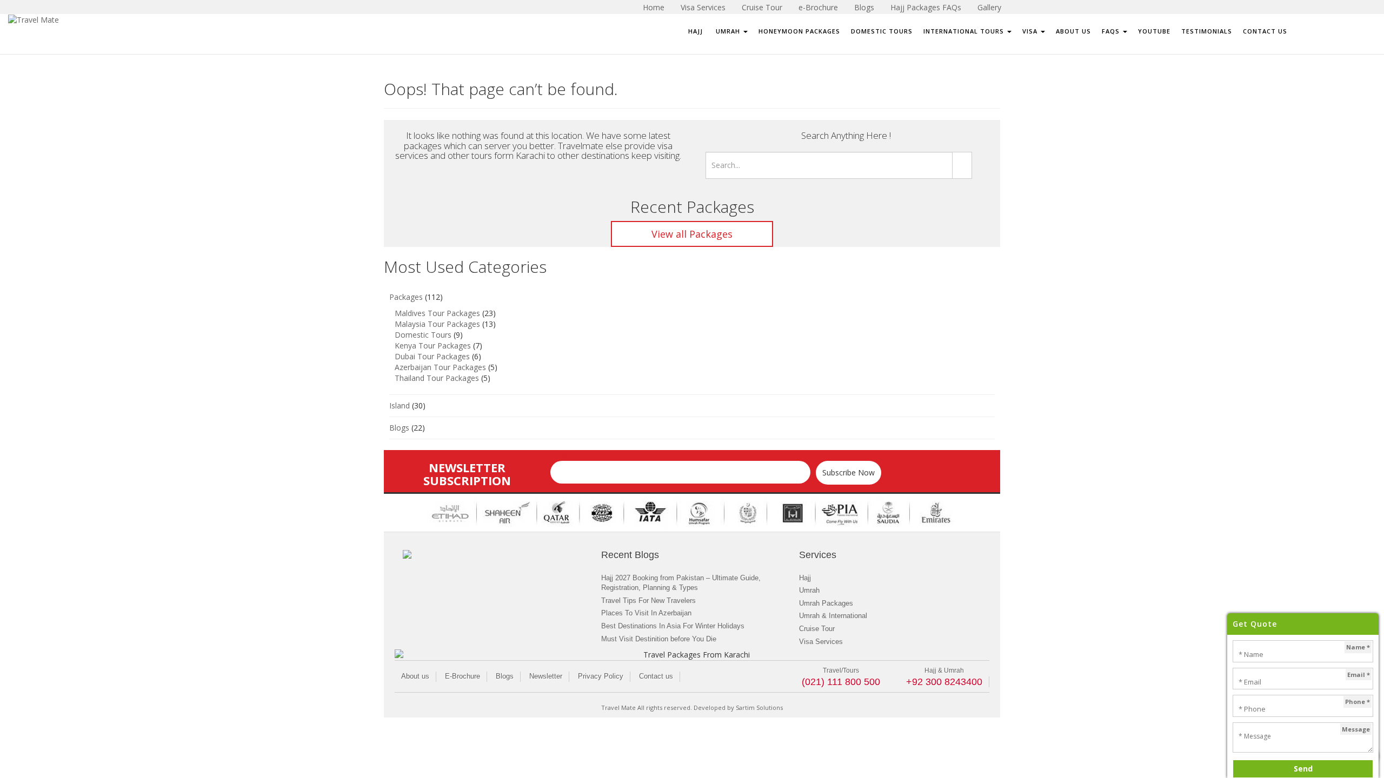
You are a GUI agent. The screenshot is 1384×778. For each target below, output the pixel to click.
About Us (1073, 31)
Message (1356, 729)
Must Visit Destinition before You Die (658, 639)
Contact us (656, 676)
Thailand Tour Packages (437, 378)
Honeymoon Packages (799, 31)
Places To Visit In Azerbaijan (646, 613)
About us (415, 676)
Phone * (1357, 701)
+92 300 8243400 (944, 681)
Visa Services (821, 642)
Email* (563, 455)
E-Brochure (462, 676)
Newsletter (545, 676)
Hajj (695, 31)
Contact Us (1265, 31)
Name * (1358, 647)
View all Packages (692, 233)
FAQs (1112, 31)
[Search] (962, 165)
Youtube (1154, 31)
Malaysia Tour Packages (437, 324)
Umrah (728, 31)
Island (399, 405)
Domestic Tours (882, 31)
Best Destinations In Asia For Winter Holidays (672, 626)
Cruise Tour (817, 629)
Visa (1031, 31)
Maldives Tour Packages (437, 313)
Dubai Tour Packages (432, 356)
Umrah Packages (826, 603)
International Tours (964, 31)
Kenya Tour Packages (433, 345)
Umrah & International (833, 616)
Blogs (399, 427)
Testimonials (1206, 31)
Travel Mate (618, 707)
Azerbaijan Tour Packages (440, 367)
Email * (1358, 674)
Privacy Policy (600, 676)
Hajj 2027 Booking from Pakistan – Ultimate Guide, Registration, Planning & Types (681, 583)
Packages (406, 297)
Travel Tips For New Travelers (648, 600)
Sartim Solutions (759, 707)
